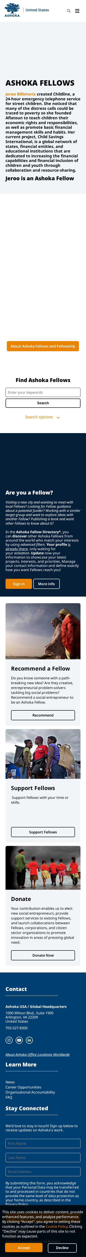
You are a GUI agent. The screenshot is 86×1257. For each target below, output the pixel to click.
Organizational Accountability (30, 1092)
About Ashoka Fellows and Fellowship (43, 346)
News (10, 1082)
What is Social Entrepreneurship (42, 357)
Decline (62, 1248)
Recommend (43, 715)
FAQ (9, 1097)
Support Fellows (43, 832)
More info (46, 583)
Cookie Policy (56, 1226)
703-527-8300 (17, 1027)
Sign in (19, 583)
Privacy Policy (17, 1204)
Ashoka (12, 10)
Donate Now (43, 955)
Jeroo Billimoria (21, 94)
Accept (24, 1248)
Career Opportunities (23, 1087)
